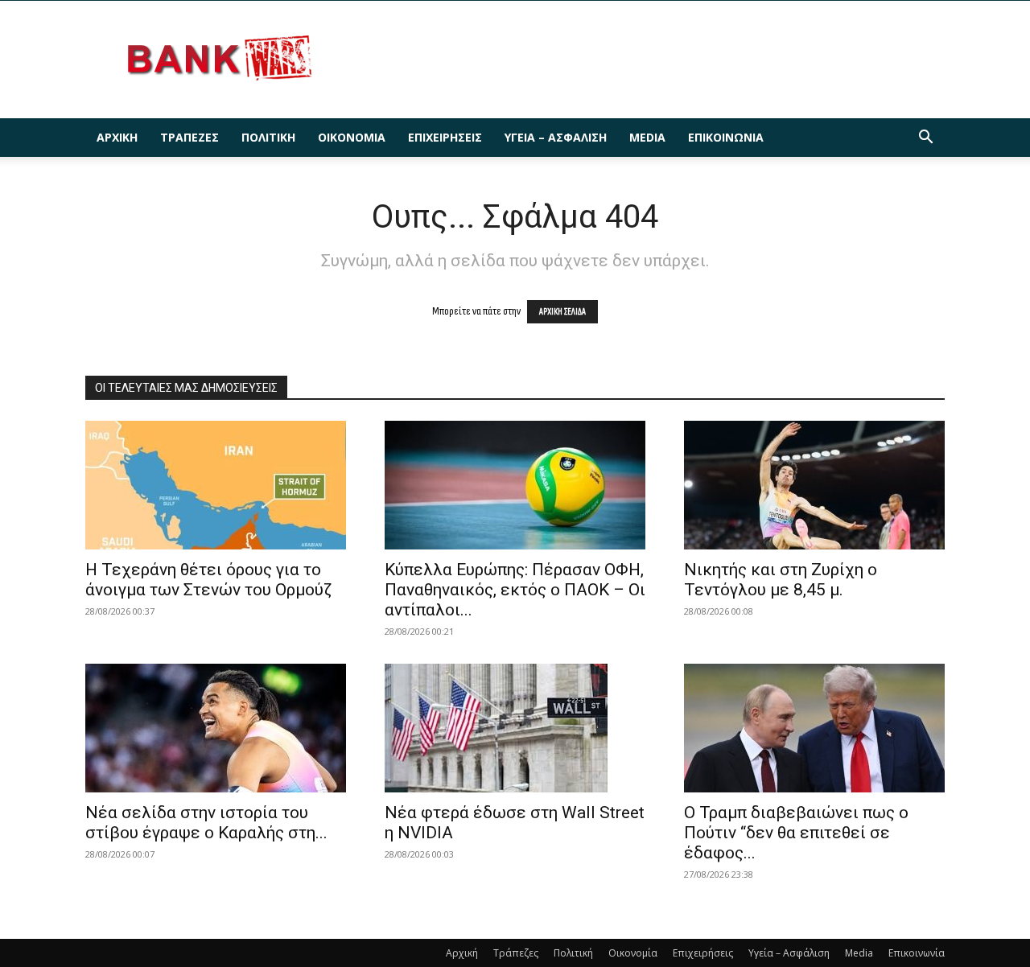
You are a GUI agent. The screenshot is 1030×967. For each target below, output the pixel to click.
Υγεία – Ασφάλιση (556, 137)
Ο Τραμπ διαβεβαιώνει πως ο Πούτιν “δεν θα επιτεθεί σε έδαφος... (796, 832)
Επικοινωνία (726, 137)
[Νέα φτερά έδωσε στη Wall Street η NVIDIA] (515, 728)
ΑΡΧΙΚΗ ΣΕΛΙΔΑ (562, 312)
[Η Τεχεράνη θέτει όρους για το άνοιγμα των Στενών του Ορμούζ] (215, 485)
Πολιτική (268, 137)
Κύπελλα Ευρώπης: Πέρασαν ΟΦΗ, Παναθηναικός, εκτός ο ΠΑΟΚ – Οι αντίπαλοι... (515, 589)
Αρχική (117, 137)
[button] (925, 138)
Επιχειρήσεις (445, 137)
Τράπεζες (189, 137)
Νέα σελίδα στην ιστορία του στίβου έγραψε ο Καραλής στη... (206, 822)
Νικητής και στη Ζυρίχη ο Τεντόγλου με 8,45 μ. (780, 579)
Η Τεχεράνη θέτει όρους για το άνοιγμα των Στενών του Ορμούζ (208, 579)
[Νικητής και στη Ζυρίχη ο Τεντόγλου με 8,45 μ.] (814, 485)
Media (647, 137)
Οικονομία (351, 137)
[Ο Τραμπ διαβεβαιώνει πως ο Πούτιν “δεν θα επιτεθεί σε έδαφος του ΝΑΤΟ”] (814, 728)
